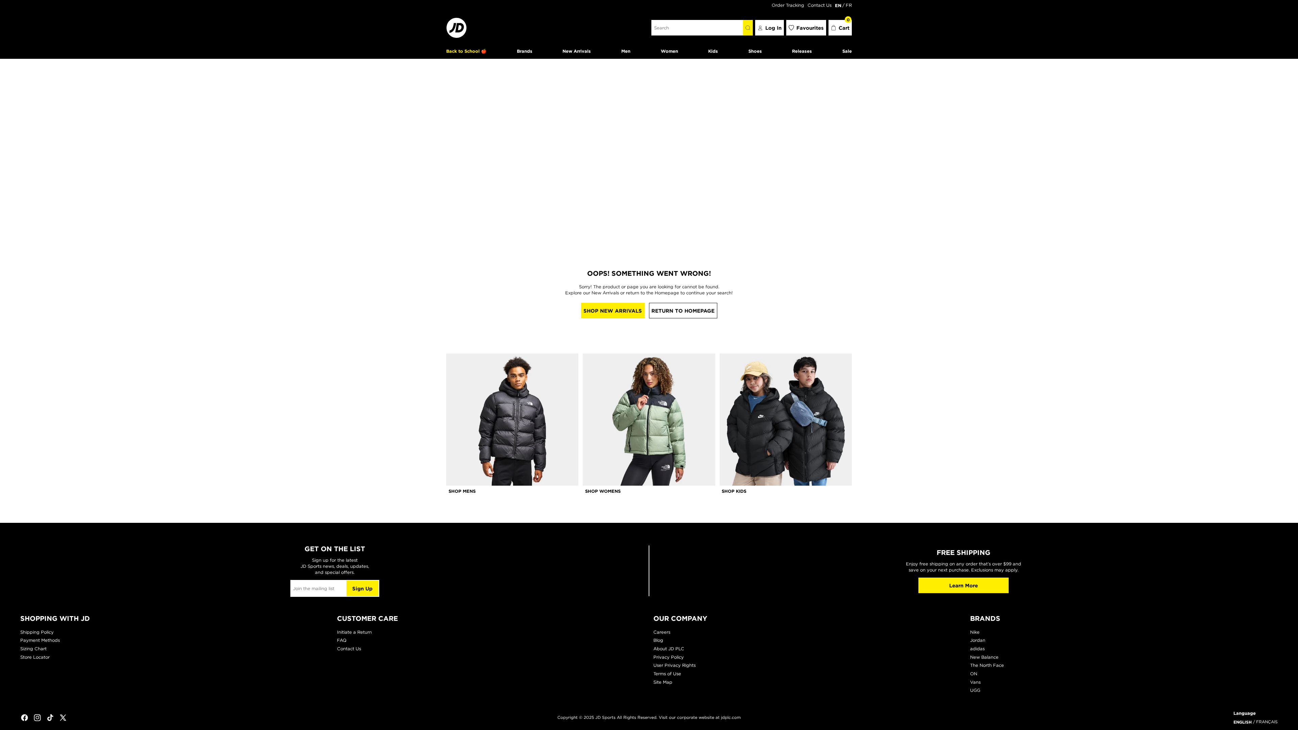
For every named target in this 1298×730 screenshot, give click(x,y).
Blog (658, 640)
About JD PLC (668, 649)
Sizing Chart (33, 649)
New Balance (984, 657)
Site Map (662, 682)
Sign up (362, 588)
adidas (977, 649)
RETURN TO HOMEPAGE (683, 311)
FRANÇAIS (1267, 721)
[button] (840, 27)
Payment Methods (40, 640)
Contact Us (820, 5)
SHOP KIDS (734, 491)
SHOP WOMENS (603, 491)
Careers (661, 632)
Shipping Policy (37, 632)
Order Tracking (788, 5)
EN (838, 5)
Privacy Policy (668, 657)
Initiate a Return (354, 632)
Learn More (963, 585)
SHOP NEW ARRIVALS (612, 311)
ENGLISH (1242, 722)
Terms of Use (667, 674)
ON (973, 674)
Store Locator (35, 657)
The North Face (987, 665)
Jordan (977, 640)
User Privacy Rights (674, 665)
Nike (975, 632)
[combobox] (697, 27)
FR (849, 5)
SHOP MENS (462, 491)
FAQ (341, 640)
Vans (975, 682)
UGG (975, 690)
